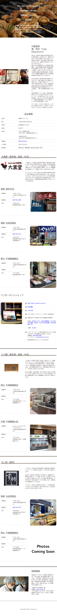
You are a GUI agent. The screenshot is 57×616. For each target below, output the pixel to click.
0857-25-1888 (17, 200)
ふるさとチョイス (36, 321)
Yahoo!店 (30, 310)
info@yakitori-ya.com (42, 337)
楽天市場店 (30, 306)
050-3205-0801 (37, 335)
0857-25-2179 (17, 234)
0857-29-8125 (22, 141)
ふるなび (36, 322)
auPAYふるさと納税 (44, 322)
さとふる (34, 327)
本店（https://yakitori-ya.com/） (37, 303)
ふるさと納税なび (45, 321)
